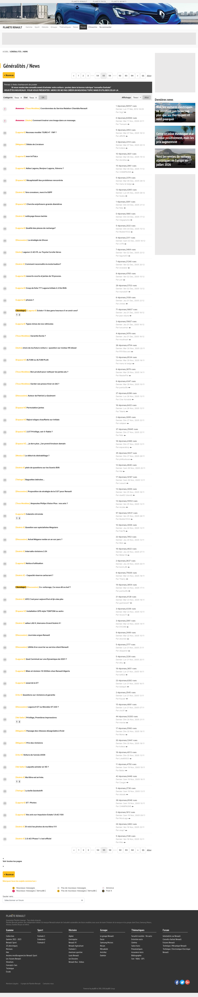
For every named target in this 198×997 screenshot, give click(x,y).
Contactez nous (48, 983)
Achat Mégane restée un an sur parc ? (38, 539)
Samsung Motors (106, 942)
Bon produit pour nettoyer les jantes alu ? (41, 372)
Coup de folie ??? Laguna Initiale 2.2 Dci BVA (41, 288)
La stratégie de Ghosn (31, 240)
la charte (19, 84)
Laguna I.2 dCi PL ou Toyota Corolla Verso (38, 252)
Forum (83, 27)
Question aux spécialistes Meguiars (36, 527)
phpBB (94, 988)
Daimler (103, 955)
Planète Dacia (99, 1)
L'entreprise (73, 939)
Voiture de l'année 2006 (30, 755)
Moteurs (9, 949)
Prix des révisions (29, 743)
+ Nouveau (9, 75)
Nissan (102, 945)
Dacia (102, 939)
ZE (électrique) (12, 945)
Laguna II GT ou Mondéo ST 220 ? (37, 707)
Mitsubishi (104, 949)
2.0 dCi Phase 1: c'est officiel (33, 838)
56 (110, 75)
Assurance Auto (137, 952)
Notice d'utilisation (29, 563)
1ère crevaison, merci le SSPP (33, 192)
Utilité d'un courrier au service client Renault (41, 647)
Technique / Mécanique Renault (175, 945)
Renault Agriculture (76, 945)
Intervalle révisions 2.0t (31, 551)
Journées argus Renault (32, 635)
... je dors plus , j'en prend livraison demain (40, 443)
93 (126, 75)
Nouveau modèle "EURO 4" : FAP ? (36, 132)
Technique (10, 968)
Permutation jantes (29, 407)
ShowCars (9, 962)
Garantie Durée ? (30, 336)
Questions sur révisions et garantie (35, 695)
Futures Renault (169, 942)
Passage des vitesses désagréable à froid (39, 731)
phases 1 (24, 300)
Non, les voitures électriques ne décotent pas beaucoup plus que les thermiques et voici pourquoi (174, 113)
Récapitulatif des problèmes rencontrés (39, 180)
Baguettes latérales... (30, 479)
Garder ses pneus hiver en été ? (37, 384)
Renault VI (72, 942)
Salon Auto (135, 945)
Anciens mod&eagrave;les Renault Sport (21, 955)
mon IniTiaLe (26, 156)
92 (120, 75)
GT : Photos (26, 802)
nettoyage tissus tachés (31, 216)
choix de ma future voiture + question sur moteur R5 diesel (46, 348)
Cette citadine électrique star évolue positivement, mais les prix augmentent (175, 137)
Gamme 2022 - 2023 (13, 939)
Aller (149, 75)
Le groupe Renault (107, 936)
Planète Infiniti (119, 1)
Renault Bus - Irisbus (76, 962)
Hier (7, 952)
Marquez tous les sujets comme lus (19, 881)
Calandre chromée (29, 514)
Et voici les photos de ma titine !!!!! (36, 826)
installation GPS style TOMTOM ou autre (39, 611)
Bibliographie (136, 955)
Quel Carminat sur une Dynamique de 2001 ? (41, 659)
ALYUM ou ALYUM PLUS (31, 360)
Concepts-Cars (11, 965)
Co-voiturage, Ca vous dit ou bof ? (49, 587)
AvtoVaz (103, 952)
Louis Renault (74, 955)
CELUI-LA (113, 90)
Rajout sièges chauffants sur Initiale (37, 419)
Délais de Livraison (29, 144)
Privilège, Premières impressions (36, 717)
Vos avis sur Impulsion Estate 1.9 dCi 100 (39, 814)
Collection (10, 936)
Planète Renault (79, 1)
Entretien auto (137, 939)
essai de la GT (27, 683)
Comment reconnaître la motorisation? (38, 264)
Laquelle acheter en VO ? (32, 767)
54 (97, 75)
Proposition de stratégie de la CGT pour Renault (43, 491)
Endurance (41, 939)
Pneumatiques (137, 949)
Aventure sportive (75, 952)
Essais (8, 971)
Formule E (41, 942)
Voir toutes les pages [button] (12, 861)
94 (132, 75)
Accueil (5, 52)
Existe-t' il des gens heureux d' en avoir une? (52, 310)
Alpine (71, 936)
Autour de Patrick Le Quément (35, 395)
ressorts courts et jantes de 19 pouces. (38, 276)
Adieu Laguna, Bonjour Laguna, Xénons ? (39, 168)
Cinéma (134, 942)
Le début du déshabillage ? (32, 455)
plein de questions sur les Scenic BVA (37, 467)
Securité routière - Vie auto (141, 936)
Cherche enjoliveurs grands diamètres (38, 204)
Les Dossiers (73, 958)
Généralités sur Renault (172, 936)
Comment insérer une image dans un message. (50, 120)
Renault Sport (11, 942)
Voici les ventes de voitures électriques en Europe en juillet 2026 (173, 160)
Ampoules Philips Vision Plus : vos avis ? (41, 503)
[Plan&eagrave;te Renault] (15, 915)
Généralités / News (19, 52)
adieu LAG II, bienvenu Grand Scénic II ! (38, 623)
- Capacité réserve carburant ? (34, 575)
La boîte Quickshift (29, 790)
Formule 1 (41, 936)
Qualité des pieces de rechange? (35, 228)
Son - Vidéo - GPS (137, 958)
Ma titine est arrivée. (29, 777)
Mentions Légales (12, 983)
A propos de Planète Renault (30, 983)
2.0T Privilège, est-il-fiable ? (34, 431)
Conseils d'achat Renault (172, 939)
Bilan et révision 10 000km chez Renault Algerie (42, 671)
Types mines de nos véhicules (34, 324)
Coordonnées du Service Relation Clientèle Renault (56, 108)
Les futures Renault (13, 958)
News (75, 27)
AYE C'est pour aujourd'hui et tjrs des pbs (39, 599)
